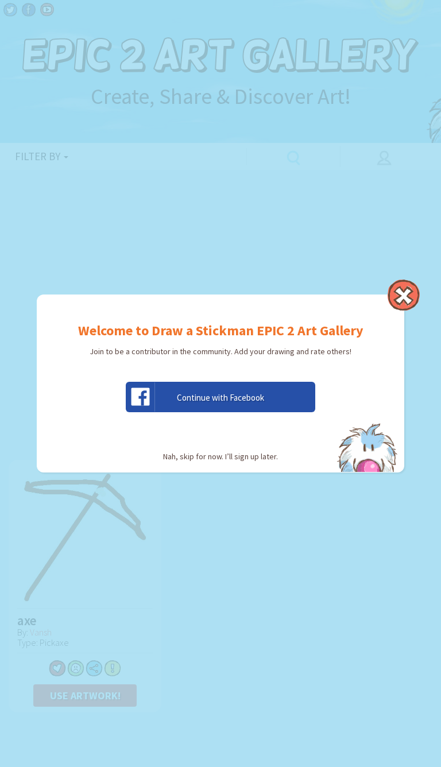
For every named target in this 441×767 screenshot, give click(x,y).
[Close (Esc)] (403, 295)
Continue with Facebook (220, 397)
